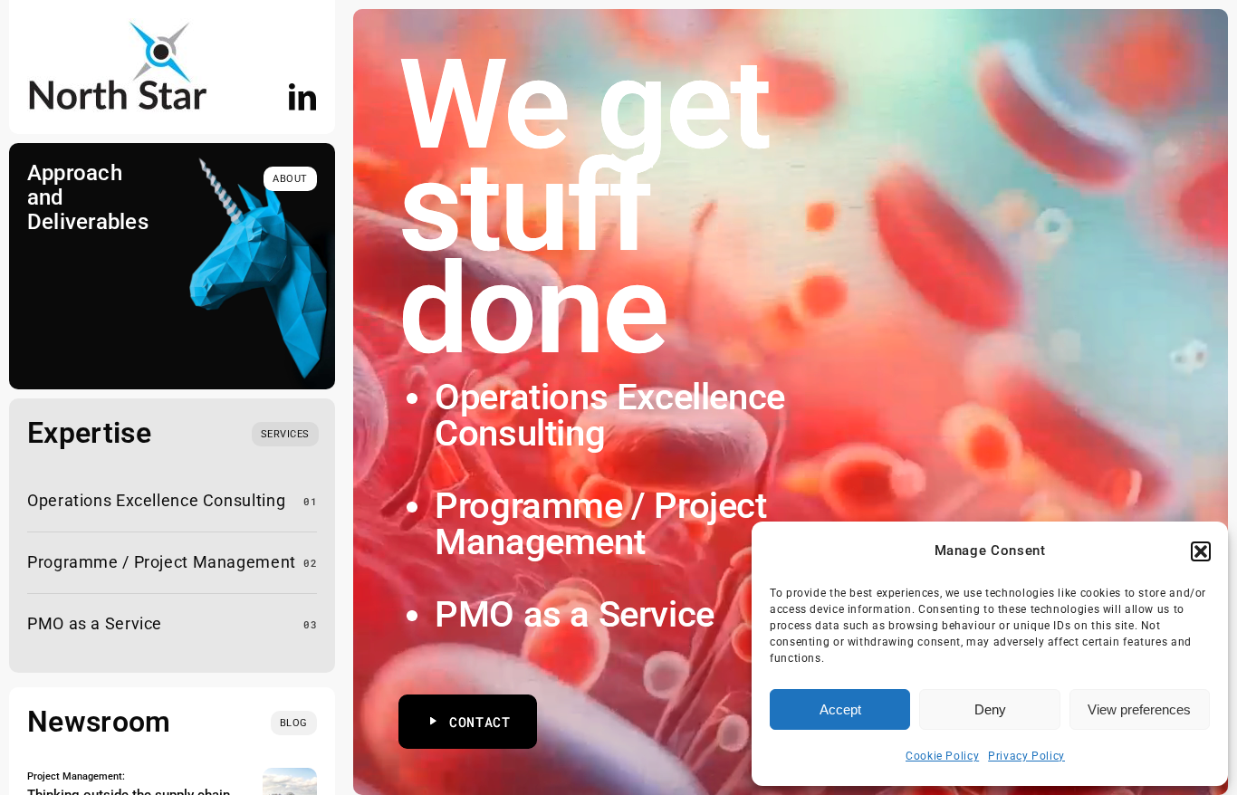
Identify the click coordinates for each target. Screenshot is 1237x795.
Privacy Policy (1026, 756)
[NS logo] (117, 25)
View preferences (1139, 709)
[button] (1201, 551)
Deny (990, 709)
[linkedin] (303, 96)
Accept (840, 709)
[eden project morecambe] (290, 775)
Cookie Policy (942, 756)
